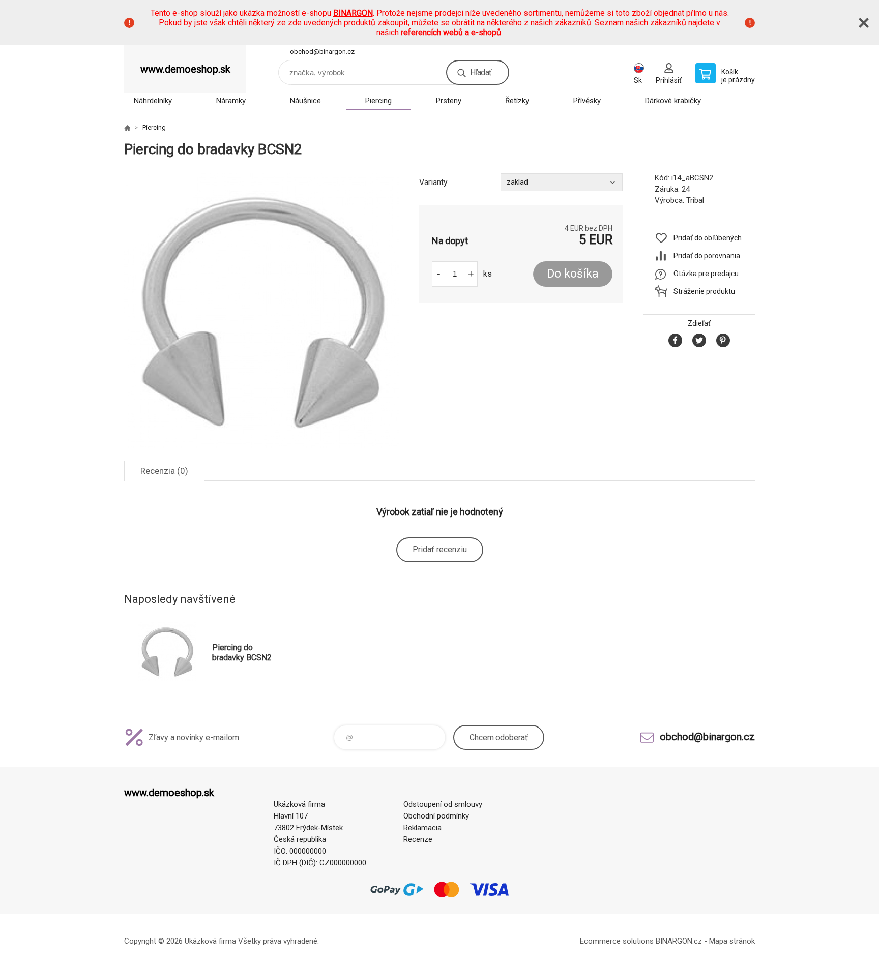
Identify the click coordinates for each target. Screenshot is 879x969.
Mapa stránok (732, 941)
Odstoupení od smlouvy (442, 804)
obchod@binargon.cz (322, 51)
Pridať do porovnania (706, 256)
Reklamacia (422, 827)
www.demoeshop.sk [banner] (185, 69)
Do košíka (573, 274)
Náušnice (305, 100)
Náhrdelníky (153, 100)
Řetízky (517, 100)
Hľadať (480, 72)
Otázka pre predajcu (706, 273)
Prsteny (448, 100)
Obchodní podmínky (436, 816)
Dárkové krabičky (673, 100)
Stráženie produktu (704, 291)
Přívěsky (587, 100)
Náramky (231, 100)
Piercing (378, 100)
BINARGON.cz (679, 941)
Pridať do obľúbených (707, 238)
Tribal (695, 200)
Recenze (417, 839)
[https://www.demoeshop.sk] (127, 128)
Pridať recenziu (440, 549)
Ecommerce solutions (617, 941)
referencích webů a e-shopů (451, 32)
